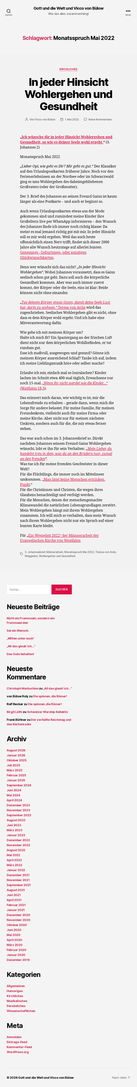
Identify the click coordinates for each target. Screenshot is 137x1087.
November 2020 (18, 920)
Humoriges (15, 991)
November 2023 (18, 810)
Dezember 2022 (18, 840)
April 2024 (14, 800)
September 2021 (19, 885)
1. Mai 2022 (72, 119)
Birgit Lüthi (14, 712)
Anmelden (14, 1037)
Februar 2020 (16, 950)
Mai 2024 (13, 795)
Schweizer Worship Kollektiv (47, 712)
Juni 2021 (14, 895)
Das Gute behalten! (20, 654)
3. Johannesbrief (35, 552)
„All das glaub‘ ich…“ (21, 646)
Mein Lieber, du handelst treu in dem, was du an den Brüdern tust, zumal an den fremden (66, 454)
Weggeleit (31, 556)
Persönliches (16, 1006)
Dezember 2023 (18, 805)
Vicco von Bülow (45, 119)
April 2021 (14, 900)
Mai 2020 (13, 935)
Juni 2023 (14, 825)
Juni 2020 (14, 930)
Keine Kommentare (100, 119)
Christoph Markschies (23, 688)
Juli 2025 (13, 765)
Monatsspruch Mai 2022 (79, 552)
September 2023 (19, 815)
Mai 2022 (13, 855)
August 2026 (16, 750)
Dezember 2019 (18, 960)
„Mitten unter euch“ (20, 638)
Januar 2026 (16, 755)
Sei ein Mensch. (18, 630)
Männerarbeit (54, 552)
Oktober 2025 (17, 760)
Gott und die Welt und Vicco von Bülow (68, 8)
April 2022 (14, 860)
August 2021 (16, 890)
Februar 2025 (16, 775)
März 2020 (15, 945)
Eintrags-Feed (17, 1042)
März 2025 (14, 770)
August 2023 (16, 820)
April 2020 (14, 940)
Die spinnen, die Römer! (50, 696)
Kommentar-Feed (19, 1047)
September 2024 (19, 785)
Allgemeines (16, 986)
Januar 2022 (16, 870)
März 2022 (14, 865)
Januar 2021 (16, 910)
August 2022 (16, 850)
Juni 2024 (14, 790)
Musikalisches (17, 1001)
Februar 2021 (16, 905)
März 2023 (14, 830)
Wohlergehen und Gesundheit (57, 556)
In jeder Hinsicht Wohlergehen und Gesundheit (68, 94)
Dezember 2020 (18, 915)
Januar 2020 (16, 955)
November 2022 (18, 845)
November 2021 (18, 880)
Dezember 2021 (18, 875)
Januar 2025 (16, 780)
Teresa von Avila (105, 552)
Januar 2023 (16, 835)
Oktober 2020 (17, 925)
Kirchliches (68, 69)
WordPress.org (18, 1052)
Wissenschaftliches (21, 1011)
